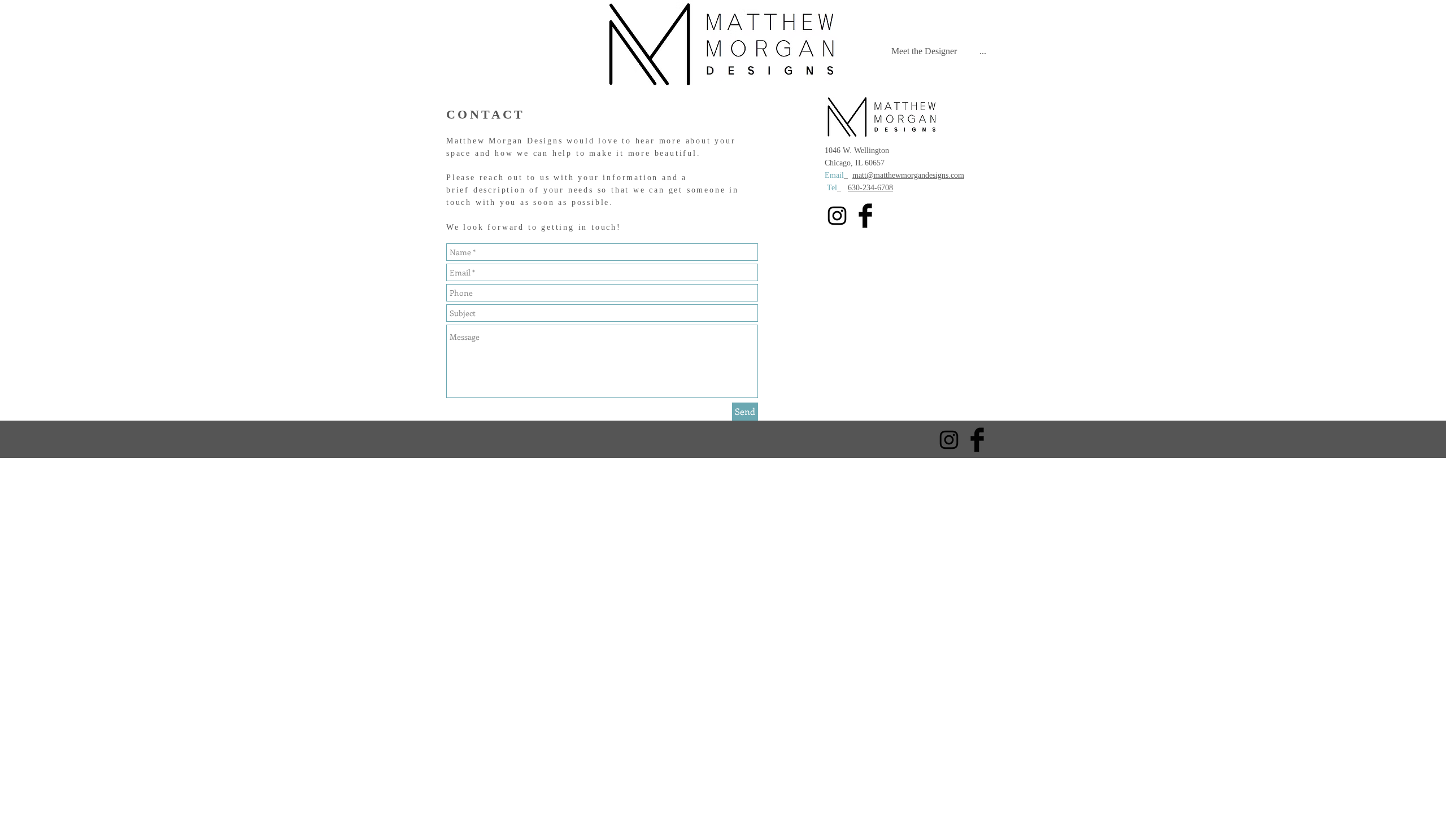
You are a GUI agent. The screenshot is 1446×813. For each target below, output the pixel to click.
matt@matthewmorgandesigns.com (908, 175)
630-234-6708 (870, 187)
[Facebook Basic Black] (865, 215)
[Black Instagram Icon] (837, 215)
